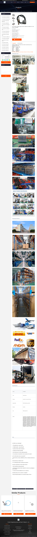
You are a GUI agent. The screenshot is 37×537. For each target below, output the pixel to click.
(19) (5, 31)
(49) (5, 45)
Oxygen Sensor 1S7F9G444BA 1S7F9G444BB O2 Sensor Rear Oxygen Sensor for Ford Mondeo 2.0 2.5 (30, 511)
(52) (5, 25)
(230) (5, 40)
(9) (5, 38)
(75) (5, 21)
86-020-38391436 (32, 0)
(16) (5, 29)
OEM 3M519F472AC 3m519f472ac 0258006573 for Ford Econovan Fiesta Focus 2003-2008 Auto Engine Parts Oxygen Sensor (18, 511)
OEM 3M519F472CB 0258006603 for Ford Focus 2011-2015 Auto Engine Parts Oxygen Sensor (6, 511)
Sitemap (30, 531)
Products (15, 2)
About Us (18, 2)
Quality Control (30, 528)
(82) (5, 35)
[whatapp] (6, 60)
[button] (13, 25)
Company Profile (30, 525)
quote (32, 2)
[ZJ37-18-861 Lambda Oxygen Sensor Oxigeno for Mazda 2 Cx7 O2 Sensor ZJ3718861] (21, 20)
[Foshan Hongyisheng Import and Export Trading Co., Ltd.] (4, 2)
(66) (5, 27)
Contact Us (22, 2)
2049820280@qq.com (25, 0)
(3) (5, 47)
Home (11, 2)
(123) (6, 17)
